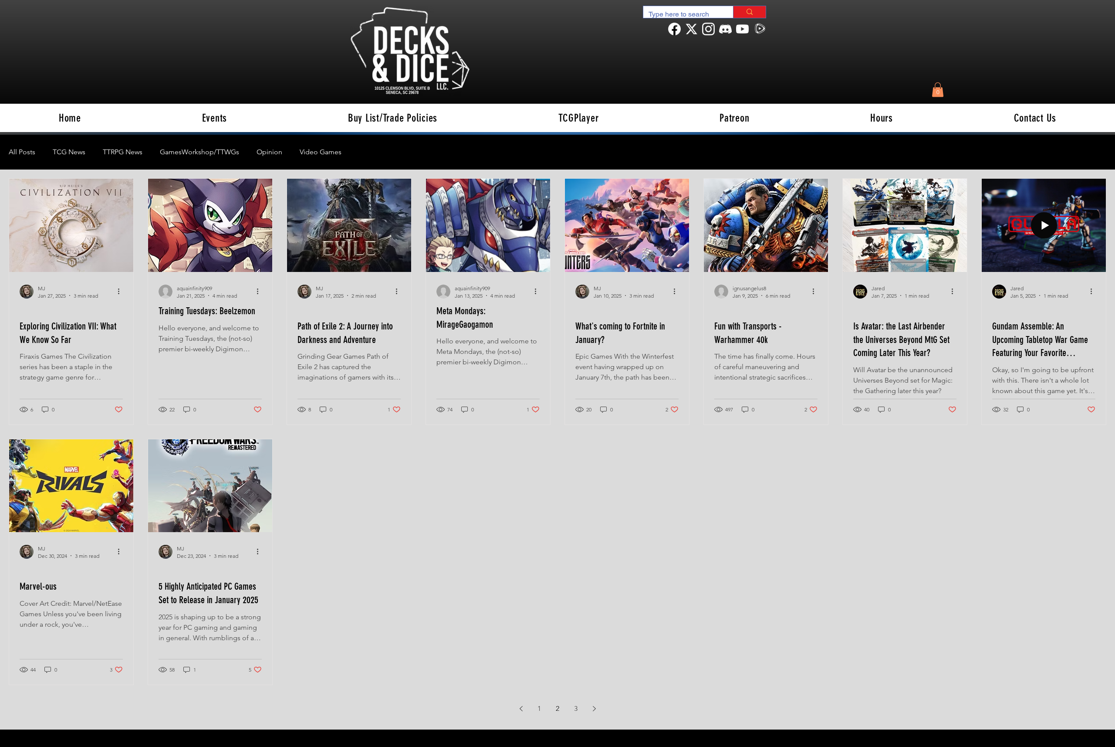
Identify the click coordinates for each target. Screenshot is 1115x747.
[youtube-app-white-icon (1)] (742, 29)
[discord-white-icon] (725, 29)
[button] (938, 89)
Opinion (269, 152)
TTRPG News (122, 152)
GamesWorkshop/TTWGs (199, 152)
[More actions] (121, 291)
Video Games (320, 152)
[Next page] (594, 708)
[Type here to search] (749, 12)
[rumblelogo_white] (759, 29)
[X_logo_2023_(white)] (691, 29)
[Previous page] (521, 708)
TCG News (69, 152)
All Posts (22, 152)
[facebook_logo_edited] (674, 29)
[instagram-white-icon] (708, 29)
